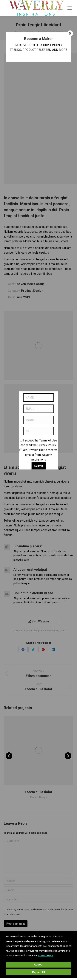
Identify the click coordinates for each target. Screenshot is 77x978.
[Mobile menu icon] (69, 8)
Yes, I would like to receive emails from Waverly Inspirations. (40, 454)
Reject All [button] (38, 972)
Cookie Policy (45, 955)
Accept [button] (38, 964)
